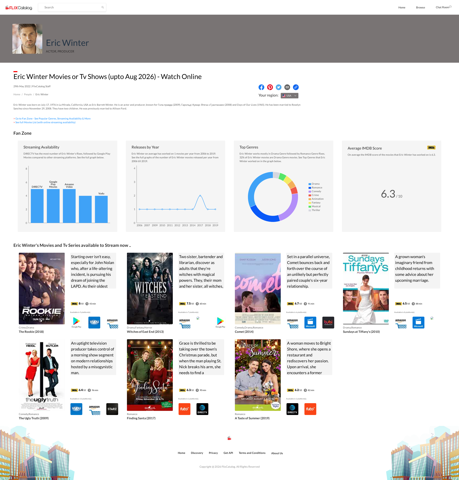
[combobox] (290, 96)
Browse (420, 7)
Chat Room (442, 7)
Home (401, 7)
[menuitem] (402, 7)
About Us (277, 453)
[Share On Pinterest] (270, 87)
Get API (228, 452)
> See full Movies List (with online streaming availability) (44, 122)
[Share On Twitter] (278, 87)
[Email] (287, 87)
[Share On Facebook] (261, 87)
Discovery (197, 452)
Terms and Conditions (252, 452)
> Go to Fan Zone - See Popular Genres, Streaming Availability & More (52, 118)
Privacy (213, 452)
